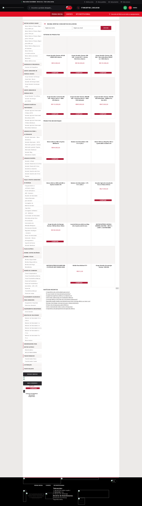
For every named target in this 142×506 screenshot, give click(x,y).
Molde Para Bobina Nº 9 (80, 265)
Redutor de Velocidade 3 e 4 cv (33, 328)
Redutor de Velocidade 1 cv (32, 323)
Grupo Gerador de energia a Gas (32, 85)
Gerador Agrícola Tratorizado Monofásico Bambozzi (33, 126)
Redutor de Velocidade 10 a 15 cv (32, 337)
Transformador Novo (30, 359)
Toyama (27, 176)
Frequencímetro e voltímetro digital (30, 187)
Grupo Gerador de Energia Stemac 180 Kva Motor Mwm (55, 225)
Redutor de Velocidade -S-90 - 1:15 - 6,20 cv (80, 142)
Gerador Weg (28, 152)
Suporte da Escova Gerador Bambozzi (30, 244)
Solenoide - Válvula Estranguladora (30, 239)
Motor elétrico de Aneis (31, 56)
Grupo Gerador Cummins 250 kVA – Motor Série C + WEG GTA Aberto (55, 98)
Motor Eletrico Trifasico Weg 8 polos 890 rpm (33, 42)
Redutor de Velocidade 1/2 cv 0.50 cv (33, 319)
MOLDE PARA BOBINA (31, 352)
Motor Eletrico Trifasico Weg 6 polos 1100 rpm (33, 37)
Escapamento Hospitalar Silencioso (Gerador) (31, 304)
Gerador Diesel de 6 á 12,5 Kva (33, 163)
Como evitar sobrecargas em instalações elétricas (59, 297)
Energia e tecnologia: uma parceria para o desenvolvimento (62, 303)
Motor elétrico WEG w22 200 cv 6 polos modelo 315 (55, 184)
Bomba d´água (28, 256)
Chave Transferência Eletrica (32, 276)
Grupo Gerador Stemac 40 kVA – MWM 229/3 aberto (56, 56)
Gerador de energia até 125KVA (30, 100)
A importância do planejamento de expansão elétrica (60, 308)
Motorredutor (29, 340)
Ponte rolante (29, 368)
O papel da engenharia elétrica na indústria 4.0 (59, 296)
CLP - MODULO (29, 213)
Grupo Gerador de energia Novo (30, 91)
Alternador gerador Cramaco (33, 144)
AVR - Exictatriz (29, 193)
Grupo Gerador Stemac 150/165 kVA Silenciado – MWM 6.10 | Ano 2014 (103, 98)
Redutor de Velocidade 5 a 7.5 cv (32, 332)
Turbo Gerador (29, 311)
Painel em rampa (29, 293)
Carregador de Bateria (31, 210)
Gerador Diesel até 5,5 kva (32, 166)
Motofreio (27, 58)
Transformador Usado (31, 361)
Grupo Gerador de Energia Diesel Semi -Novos (32, 78)
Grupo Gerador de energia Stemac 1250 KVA (104, 266)
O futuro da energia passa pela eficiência (57, 305)
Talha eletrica (28, 249)
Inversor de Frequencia (31, 64)
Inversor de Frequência (31, 67)
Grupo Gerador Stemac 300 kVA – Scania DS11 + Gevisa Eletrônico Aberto (80, 57)
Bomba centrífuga (30, 264)
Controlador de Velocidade (32, 215)
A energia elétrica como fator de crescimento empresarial (61, 299)
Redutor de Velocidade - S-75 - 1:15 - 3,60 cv (80, 184)
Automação (28, 365)
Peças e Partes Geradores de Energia (32, 181)
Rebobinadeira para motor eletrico (30, 345)
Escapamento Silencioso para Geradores (32, 298)
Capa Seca (27, 208)
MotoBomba (28, 267)
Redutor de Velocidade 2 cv (32, 325)
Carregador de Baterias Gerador (29, 204)
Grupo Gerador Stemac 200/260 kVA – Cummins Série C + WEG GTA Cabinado (79, 98)
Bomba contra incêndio (32, 252)
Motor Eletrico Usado (31, 23)
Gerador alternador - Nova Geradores (32, 138)
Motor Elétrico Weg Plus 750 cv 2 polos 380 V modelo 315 (104, 142)
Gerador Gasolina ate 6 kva (32, 171)
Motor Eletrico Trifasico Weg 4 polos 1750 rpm (33, 32)
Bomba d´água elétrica (31, 262)
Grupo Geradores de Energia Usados (30, 72)
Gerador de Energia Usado (32, 81)
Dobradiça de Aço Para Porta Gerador (31, 219)
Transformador (29, 356)
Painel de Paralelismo (31, 281)
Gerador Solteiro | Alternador (30, 132)
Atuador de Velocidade (31, 195)
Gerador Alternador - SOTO (32, 142)
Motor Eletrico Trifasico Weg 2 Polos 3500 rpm (33, 27)
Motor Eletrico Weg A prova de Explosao (32, 47)
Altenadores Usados (30, 154)
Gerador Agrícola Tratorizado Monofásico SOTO (33, 117)
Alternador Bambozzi (30, 149)
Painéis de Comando (30, 270)
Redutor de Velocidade (31, 315)
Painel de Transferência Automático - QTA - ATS (31, 285)
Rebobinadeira (29, 350)
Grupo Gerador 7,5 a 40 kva (32, 96)
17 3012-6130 (56, 492)
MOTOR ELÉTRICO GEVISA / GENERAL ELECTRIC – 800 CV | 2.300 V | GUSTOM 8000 (103, 226)
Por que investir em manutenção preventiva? (58, 294)
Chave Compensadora (31, 273)
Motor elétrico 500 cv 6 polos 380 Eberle (55, 142)
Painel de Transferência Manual (31, 290)
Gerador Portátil (29, 158)
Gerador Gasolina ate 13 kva (32, 173)
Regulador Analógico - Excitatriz (30, 232)
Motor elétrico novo (30, 61)
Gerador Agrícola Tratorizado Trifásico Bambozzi (33, 122)
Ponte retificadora (30, 190)
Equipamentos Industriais (32, 308)
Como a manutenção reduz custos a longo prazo (59, 307)
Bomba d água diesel (30, 259)
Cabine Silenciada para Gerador (29, 199)
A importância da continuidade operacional (58, 292)
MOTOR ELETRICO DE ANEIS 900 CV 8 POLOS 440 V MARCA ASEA (55, 266)
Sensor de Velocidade (31, 235)
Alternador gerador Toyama (32, 147)
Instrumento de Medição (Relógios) (30, 224)
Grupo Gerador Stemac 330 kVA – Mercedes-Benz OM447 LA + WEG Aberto (103, 57)
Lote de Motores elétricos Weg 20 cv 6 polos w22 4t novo (79, 225)
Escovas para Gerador (31, 228)
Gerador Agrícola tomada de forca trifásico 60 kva (104, 184)
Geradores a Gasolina (31, 168)
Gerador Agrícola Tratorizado (30, 106)
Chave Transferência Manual (32, 278)
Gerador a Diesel (29, 161)
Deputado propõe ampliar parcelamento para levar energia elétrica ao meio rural (68, 301)
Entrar (39, 2)
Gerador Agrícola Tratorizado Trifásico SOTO (33, 112)
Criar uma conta (49, 2)
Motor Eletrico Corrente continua (30, 52)
